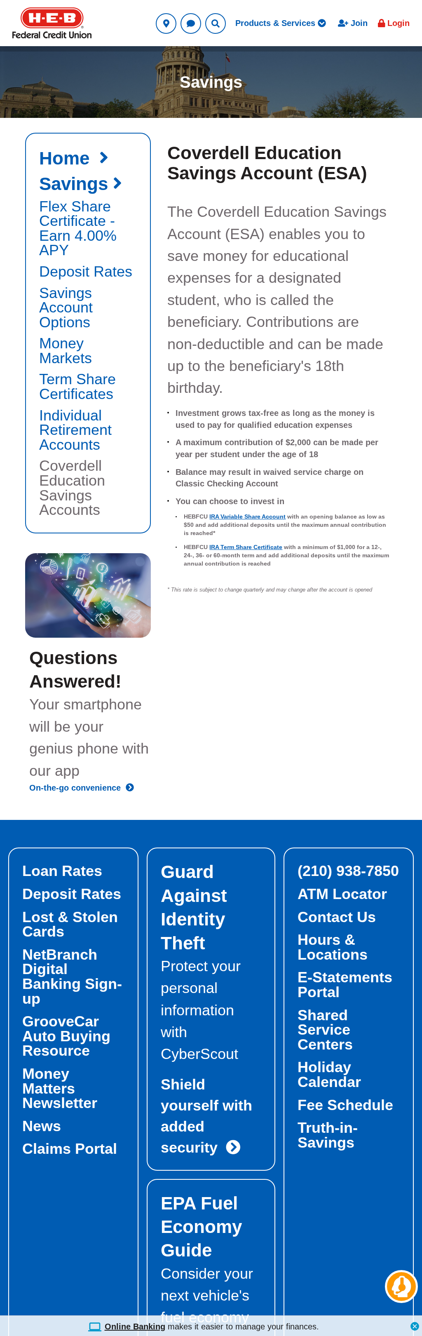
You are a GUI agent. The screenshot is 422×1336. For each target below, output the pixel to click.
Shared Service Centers (325, 1030)
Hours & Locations (333, 947)
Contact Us (337, 917)
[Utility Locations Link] (166, 23)
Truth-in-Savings (328, 1135)
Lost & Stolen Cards (70, 924)
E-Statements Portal (345, 984)
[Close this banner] (415, 1324)
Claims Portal (69, 1149)
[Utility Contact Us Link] (191, 23)
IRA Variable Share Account (247, 516)
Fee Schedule (345, 1105)
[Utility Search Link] (215, 23)
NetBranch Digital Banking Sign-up (72, 976)
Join (358, 23)
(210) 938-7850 (348, 871)
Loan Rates (62, 871)
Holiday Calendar (329, 1074)
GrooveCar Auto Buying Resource (66, 1036)
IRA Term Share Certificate (245, 547)
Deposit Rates (71, 894)
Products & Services (276, 23)
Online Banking (135, 1326)
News (41, 1126)
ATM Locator (342, 894)
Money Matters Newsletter (59, 1088)
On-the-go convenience (77, 787)
